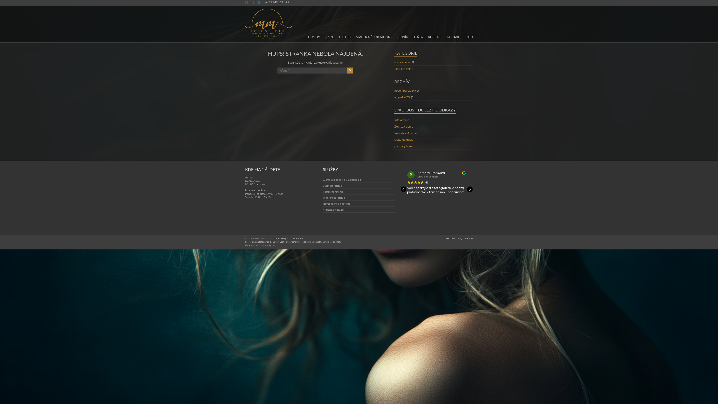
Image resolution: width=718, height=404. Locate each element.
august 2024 (402, 97)
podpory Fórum (404, 146)
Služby (418, 37)
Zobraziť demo (403, 126)
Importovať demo (405, 133)
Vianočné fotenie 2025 (374, 37)
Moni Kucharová (267, 245)
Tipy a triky (401, 68)
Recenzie (435, 37)
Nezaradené (402, 62)
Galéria (345, 37)
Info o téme (401, 120)
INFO (469, 37)
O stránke (450, 238)
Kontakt (454, 37)
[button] (470, 189)
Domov (314, 37)
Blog (460, 238)
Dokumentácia (403, 139)
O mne (330, 37)
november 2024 (404, 90)
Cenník (402, 37)
